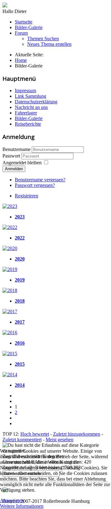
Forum (21, 33)
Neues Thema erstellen (49, 44)
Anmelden (14, 168)
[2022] (9, 227)
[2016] (9, 332)
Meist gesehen (59, 439)
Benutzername (16, 149)
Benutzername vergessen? (40, 179)
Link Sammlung (30, 96)
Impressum (25, 90)
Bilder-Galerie (29, 27)
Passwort (11, 155)
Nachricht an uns (31, 107)
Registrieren (26, 195)
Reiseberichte (28, 124)
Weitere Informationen (21, 506)
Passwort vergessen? (35, 185)
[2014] (9, 374)
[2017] (9, 311)
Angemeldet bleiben (22, 162)
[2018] (9, 290)
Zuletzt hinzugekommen (76, 434)
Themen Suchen (43, 38)
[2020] (9, 248)
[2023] (9, 206)
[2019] (9, 269)
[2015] (9, 353)
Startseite (23, 21)
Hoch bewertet (34, 434)
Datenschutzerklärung (36, 101)
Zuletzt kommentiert (22, 439)
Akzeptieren (12, 500)
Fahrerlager (26, 112)
